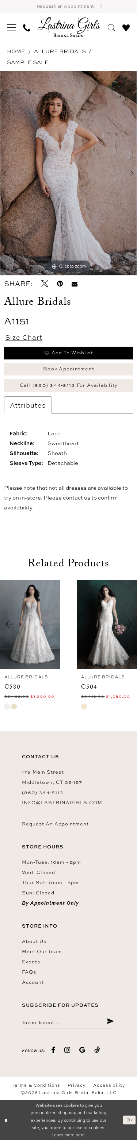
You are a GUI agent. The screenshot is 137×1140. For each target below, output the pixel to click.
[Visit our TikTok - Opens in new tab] (97, 1050)
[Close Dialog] (6, 1120)
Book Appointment (68, 368)
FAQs (29, 971)
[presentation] (30, 624)
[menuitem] (11, 27)
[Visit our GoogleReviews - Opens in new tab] (82, 1050)
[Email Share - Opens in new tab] (74, 283)
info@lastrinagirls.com (62, 802)
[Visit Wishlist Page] (126, 26)
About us (34, 941)
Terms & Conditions (36, 1085)
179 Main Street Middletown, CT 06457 (52, 777)
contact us (76, 497)
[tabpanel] (68, 173)
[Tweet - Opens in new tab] (45, 284)
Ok (129, 1119)
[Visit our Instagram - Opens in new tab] (67, 1050)
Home (16, 51)
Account (33, 982)
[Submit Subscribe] (110, 1021)
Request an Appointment (55, 823)
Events (31, 961)
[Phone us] (26, 27)
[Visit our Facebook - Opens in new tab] (53, 1050)
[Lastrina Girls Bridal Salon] (69, 27)
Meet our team (42, 951)
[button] (11, 27)
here (80, 1134)
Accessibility (109, 1085)
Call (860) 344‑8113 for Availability (69, 385)
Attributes (28, 405)
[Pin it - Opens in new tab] (60, 284)
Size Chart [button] (23, 337)
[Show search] (111, 26)
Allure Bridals (60, 51)
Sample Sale (28, 62)
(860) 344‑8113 (42, 792)
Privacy (77, 1085)
